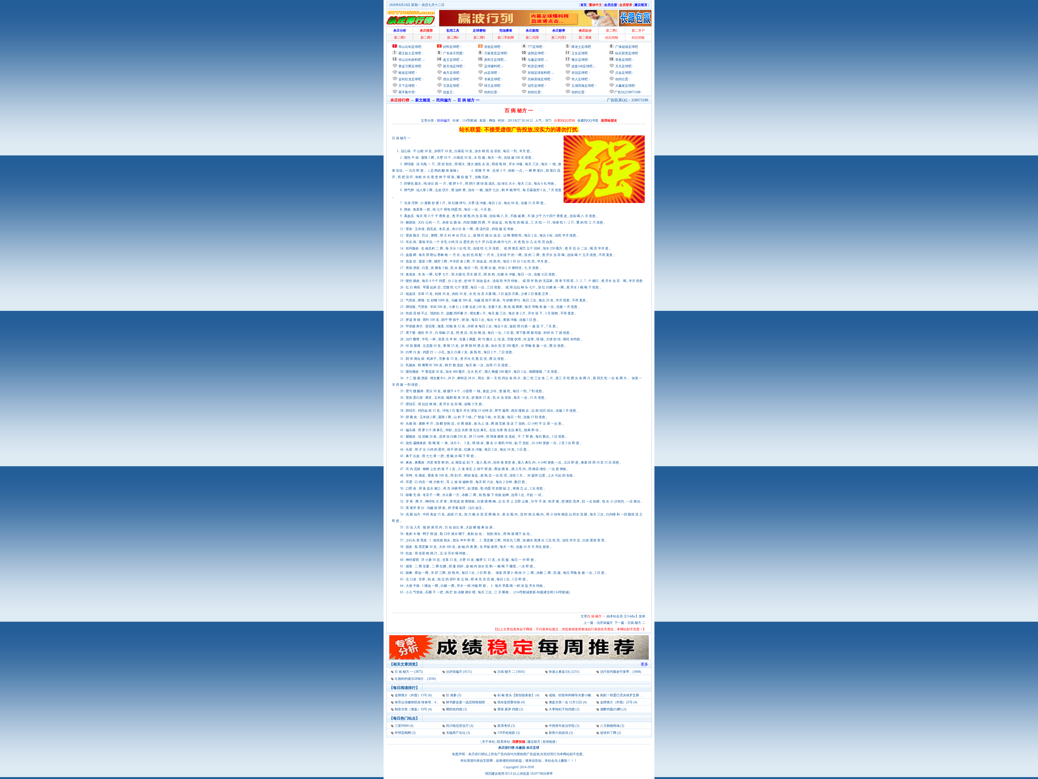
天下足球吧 (406, 86)
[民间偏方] (393, 672)
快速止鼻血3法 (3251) (564, 672)
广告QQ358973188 (627, 92)
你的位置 (490, 92)
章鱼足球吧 (623, 60)
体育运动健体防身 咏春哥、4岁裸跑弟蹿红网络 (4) (431, 702)
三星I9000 (402, 726)
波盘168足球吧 (582, 66)
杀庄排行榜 (506, 748)
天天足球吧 (622, 66)
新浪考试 (503, 726)
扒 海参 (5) (453, 695)
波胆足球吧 (536, 53)
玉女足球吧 (579, 53)
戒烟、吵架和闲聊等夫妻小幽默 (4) (574, 695)
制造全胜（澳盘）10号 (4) (413, 709)
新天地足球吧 (452, 66)
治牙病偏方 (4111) (459, 672)
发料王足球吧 (494, 60)
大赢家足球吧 (624, 86)
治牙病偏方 (605, 623)
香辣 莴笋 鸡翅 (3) (510, 709)
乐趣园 (520, 748)
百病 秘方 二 (636, 623)
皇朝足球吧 (492, 47)
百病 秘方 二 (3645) (511, 672)
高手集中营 (406, 92)
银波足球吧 (406, 73)
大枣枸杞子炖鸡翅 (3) (564, 709)
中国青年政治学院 (562, 726)
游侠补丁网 (608, 733)
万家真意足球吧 (495, 53)
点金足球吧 (622, 73)
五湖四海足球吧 (582, 86)
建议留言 (533, 742)
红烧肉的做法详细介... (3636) (415, 679)
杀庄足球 (532, 748)
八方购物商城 (610, 726)
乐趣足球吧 (536, 60)
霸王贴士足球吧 (409, 53)
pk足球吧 (490, 73)
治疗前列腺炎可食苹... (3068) (620, 672)
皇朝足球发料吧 (538, 73)
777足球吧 (535, 47)
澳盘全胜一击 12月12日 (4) (568, 702)
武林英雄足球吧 (538, 79)
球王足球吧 (491, 86)
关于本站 (488, 742)
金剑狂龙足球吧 (409, 79)
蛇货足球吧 (536, 66)
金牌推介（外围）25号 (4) (618, 702)
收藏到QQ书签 (587, 120)
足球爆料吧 (492, 66)
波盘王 (447, 92)
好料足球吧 (451, 47)
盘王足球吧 (451, 60)
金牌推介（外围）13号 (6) (413, 695)
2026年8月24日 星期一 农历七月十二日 (416, 5)
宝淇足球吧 (451, 86)
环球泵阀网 (403, 733)
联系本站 (503, 742)
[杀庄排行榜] (410, 18)
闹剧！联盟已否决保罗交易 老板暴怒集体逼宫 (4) (635, 695)
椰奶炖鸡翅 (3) (456, 709)
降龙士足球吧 (581, 47)
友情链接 (549, 742)
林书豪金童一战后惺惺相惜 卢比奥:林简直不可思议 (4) (485, 702)
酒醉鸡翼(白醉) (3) (613, 709)
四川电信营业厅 (457, 726)
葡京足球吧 (579, 60)
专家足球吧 (491, 79)
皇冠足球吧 (579, 73)
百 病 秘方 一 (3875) (409, 672)
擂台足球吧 (450, 79)
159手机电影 (506, 733)
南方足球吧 (450, 73)
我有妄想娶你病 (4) (511, 702)
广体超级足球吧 (626, 47)
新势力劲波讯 (558, 733)
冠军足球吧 (535, 86)
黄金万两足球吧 (409, 66)
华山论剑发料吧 (409, 60)
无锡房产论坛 (455, 733)
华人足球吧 (579, 79)
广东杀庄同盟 (453, 53)
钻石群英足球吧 (626, 53)
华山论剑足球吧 (409, 47)
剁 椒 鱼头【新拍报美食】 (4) (518, 695)
